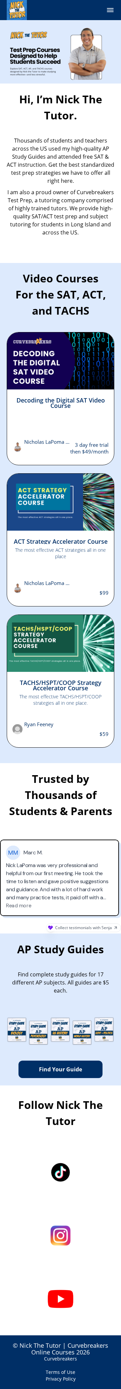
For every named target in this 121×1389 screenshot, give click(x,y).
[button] (110, 10)
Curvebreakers (60, 1358)
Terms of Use (60, 1372)
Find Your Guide (60, 1069)
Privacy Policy (61, 1379)
